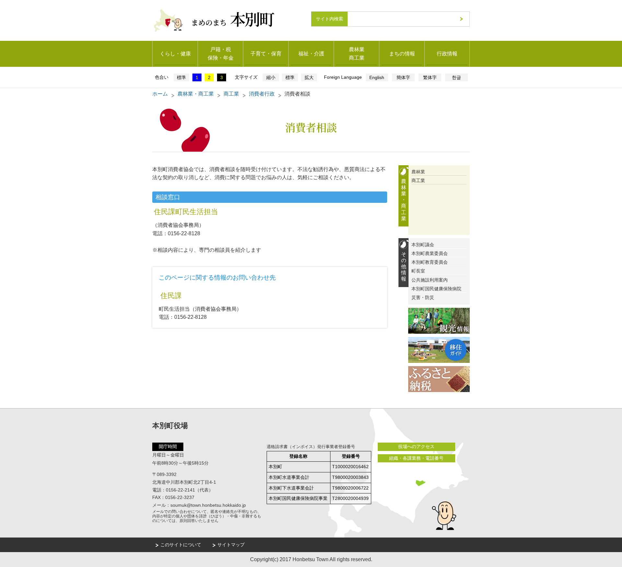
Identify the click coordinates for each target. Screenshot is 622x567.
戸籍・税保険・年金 (221, 54)
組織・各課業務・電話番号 (416, 458)
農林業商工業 (356, 54)
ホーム (160, 94)
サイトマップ (231, 544)
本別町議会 (422, 244)
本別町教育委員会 (429, 262)
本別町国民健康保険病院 (436, 288)
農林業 (418, 171)
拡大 (309, 77)
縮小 (270, 77)
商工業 (231, 94)
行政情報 (447, 53)
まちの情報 (402, 53)
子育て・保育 (266, 53)
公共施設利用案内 (429, 280)
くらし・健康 (175, 53)
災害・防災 (422, 297)
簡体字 (403, 77)
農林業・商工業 (196, 94)
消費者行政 (262, 94)
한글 (456, 77)
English (376, 77)
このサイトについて (180, 544)
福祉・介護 (311, 53)
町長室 (418, 270)
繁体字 (430, 77)
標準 (181, 77)
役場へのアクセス (416, 446)
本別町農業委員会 (429, 253)
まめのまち (232, 18)
